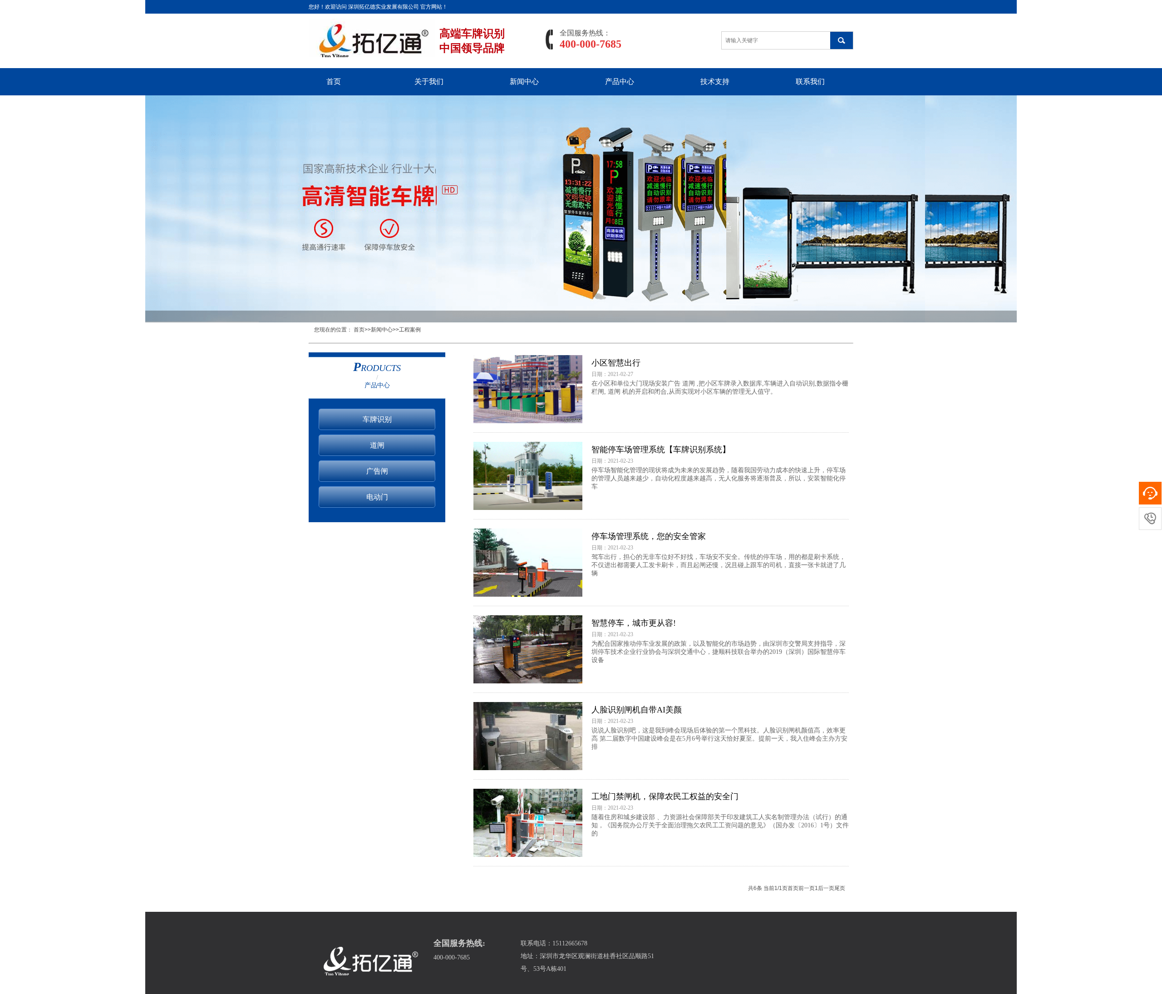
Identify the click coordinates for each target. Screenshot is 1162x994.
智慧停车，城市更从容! (633, 623)
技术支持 (714, 81)
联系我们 (810, 81)
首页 (333, 81)
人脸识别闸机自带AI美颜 (636, 709)
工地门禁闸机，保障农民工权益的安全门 (665, 796)
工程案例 (410, 329)
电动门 (377, 497)
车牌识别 (377, 419)
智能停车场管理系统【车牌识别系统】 (660, 449)
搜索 (841, 40)
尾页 (839, 888)
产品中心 (619, 81)
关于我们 (428, 81)
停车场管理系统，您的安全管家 (648, 536)
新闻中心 (524, 81)
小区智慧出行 (615, 362)
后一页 (826, 888)
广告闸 (377, 471)
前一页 (806, 888)
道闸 (377, 445)
